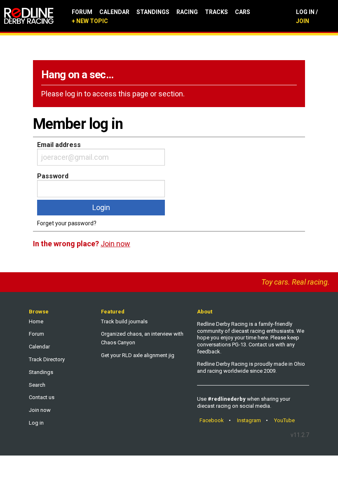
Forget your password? (66, 223)
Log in (36, 423)
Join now (40, 410)
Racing (187, 12)
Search (37, 385)
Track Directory (47, 359)
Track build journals (124, 321)
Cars (242, 12)
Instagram (249, 420)
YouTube (284, 420)
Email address (59, 145)
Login (101, 207)
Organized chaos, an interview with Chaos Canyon (142, 338)
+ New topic (90, 21)
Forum (82, 12)
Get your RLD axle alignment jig (137, 355)
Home (36, 321)
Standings (152, 12)
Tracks (216, 12)
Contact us (41, 397)
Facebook (212, 420)
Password (52, 176)
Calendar (114, 12)
